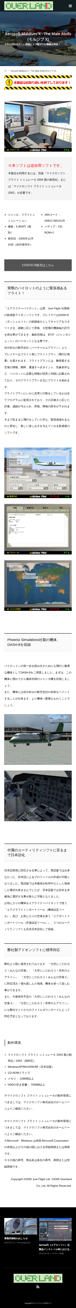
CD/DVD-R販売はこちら (38, 265)
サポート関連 (58, 1253)
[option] (39, 1239)
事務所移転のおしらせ (16, 1238)
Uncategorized (23, 1243)
